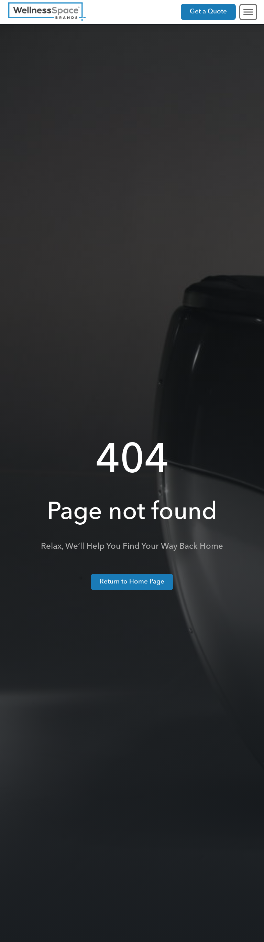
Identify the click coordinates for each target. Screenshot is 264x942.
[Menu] (248, 12)
